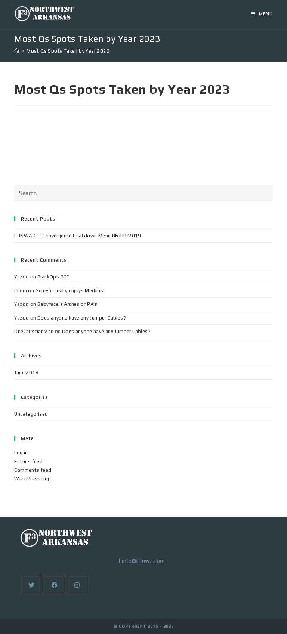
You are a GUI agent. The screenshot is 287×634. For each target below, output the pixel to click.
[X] (31, 585)
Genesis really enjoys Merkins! (70, 290)
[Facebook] (54, 585)
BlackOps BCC (53, 277)
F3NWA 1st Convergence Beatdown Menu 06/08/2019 (77, 235)
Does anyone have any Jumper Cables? (81, 318)
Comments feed (32, 470)
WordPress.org (31, 478)
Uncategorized (31, 414)
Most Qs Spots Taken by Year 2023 (68, 51)
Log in (21, 452)
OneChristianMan (33, 331)
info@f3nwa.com (143, 561)
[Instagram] (77, 585)
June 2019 (26, 372)
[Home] (16, 51)
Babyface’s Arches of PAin (67, 304)
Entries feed (28, 461)
